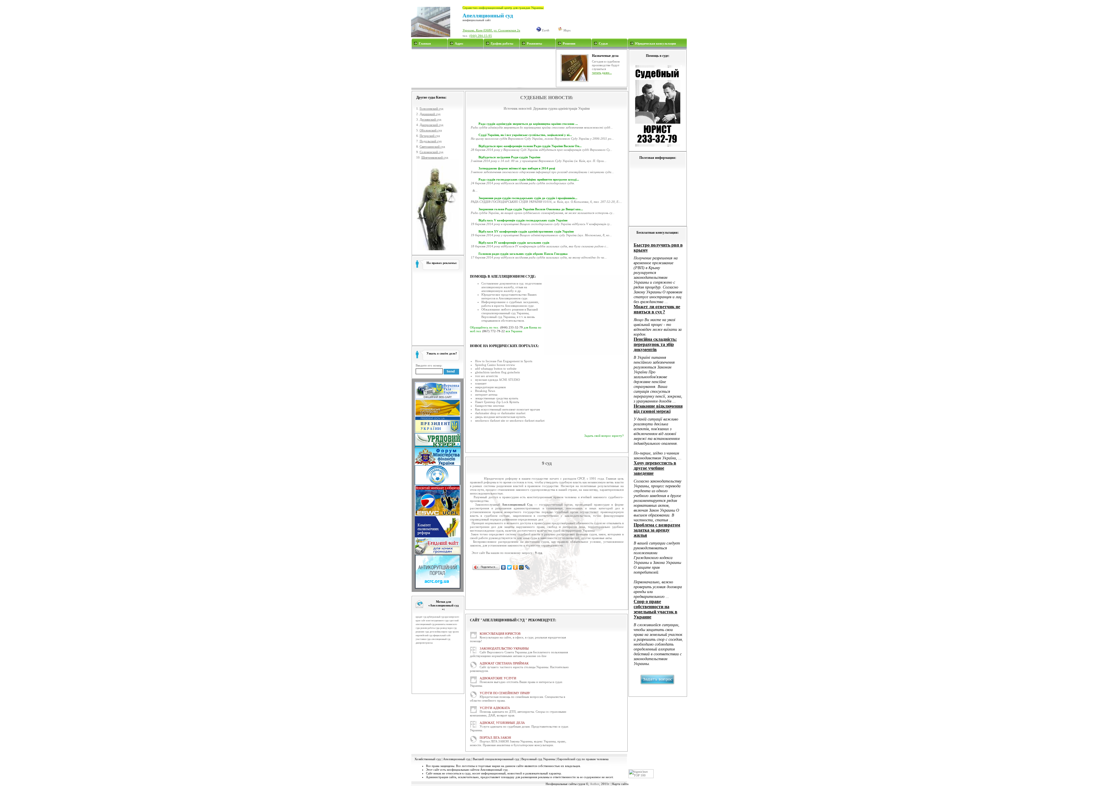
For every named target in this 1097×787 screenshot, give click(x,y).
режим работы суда (430, 628)
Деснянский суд (430, 119)
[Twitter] (510, 567)
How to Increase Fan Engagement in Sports (503, 361)
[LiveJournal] (528, 567)
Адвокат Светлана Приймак (504, 663)
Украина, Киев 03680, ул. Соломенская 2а (491, 30)
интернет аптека (486, 394)
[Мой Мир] (522, 567)
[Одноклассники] (516, 567)
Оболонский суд (431, 130)
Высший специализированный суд (496, 759)
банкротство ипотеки (489, 405)
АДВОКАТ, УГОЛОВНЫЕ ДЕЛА (502, 722)
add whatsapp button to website (496, 368)
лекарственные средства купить (496, 398)
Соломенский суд (431, 152)
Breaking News (485, 391)
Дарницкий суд (430, 114)
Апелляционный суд (457, 759)
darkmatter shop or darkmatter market (500, 413)
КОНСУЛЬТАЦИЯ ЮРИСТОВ (500, 633)
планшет (481, 383)
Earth (545, 30)
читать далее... (602, 72)
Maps (566, 30)
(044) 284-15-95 (480, 35)
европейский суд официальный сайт (433, 635)
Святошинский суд (432, 146)
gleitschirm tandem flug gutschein (497, 372)
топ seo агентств (486, 376)
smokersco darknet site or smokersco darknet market (510, 420)
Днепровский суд (431, 125)
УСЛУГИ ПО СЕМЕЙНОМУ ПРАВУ (505, 693)
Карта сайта (620, 784)
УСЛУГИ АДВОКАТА (495, 708)
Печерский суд (430, 135)
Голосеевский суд (431, 108)
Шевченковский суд (434, 157)
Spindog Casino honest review (495, 365)
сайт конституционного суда (435, 620)
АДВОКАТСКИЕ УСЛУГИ (498, 678)
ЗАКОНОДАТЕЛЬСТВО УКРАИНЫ (504, 648)
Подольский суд (431, 141)
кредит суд (421, 617)
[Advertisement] (483, 68)
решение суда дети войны (428, 631)
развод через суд (448, 628)
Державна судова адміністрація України (561, 109)
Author (594, 784)
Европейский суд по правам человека (582, 759)
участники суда (423, 639)
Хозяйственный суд (428, 759)
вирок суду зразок (450, 631)
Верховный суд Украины (538, 759)
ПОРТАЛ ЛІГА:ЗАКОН (495, 737)
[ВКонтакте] (504, 567)
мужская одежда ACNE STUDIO (497, 379)
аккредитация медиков (490, 387)
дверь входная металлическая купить (500, 416)
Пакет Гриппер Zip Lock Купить (497, 402)
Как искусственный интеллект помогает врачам (507, 409)
